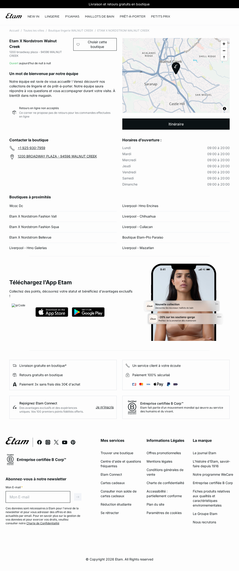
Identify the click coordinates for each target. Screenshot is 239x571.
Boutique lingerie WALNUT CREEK (70, 30)
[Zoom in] (224, 43)
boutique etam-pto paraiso (142, 237)
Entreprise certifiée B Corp (213, 483)
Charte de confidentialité (165, 483)
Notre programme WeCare (213, 474)
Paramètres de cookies (164, 513)
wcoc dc (16, 206)
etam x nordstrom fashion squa (34, 227)
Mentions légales (159, 461)
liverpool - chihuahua (139, 216)
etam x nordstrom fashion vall (32, 216)
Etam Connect (111, 474)
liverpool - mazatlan (138, 248)
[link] (33, 16)
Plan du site (155, 504)
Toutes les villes (33, 30)
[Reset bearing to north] (224, 57)
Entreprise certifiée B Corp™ (161, 403)
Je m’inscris (105, 407)
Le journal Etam (204, 453)
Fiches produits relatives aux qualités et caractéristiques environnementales (211, 498)
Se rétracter (110, 513)
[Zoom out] (224, 50)
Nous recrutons (204, 522)
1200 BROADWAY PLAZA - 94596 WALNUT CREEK (57, 156)
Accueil (14, 30)
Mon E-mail (14, 487)
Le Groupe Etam (205, 514)
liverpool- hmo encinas (140, 206)
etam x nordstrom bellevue (30, 237)
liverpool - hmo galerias (28, 248)
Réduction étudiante (116, 504)
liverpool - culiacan (137, 227)
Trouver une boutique (117, 453)
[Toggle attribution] (224, 108)
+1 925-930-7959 (31, 148)
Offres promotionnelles (164, 453)
